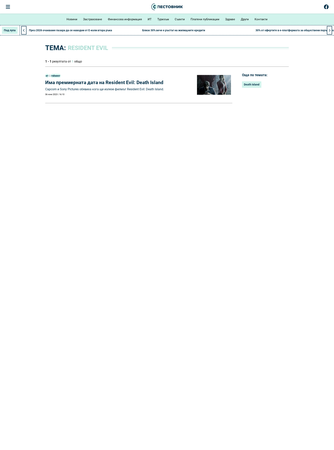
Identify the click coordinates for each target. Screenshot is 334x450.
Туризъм (163, 19)
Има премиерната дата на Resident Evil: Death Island (104, 82)
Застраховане (92, 19)
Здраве (230, 19)
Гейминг (55, 75)
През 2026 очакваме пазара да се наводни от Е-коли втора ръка (70, 30)
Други (245, 19)
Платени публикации (205, 19)
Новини (71, 19)
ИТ (150, 19)
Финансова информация (125, 19)
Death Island (251, 84)
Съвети (180, 19)
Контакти (261, 19)
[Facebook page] (326, 7)
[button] (329, 30)
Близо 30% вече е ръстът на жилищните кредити (173, 30)
